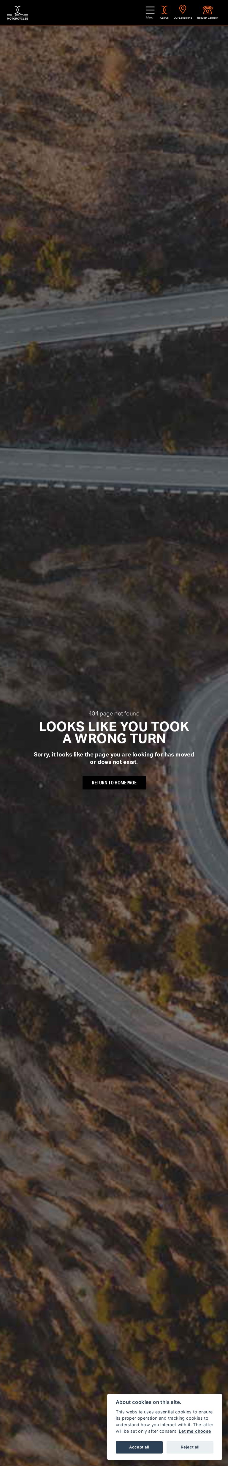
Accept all (139, 1447)
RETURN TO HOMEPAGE (114, 782)
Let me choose (195, 1431)
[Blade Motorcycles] (17, 13)
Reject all (190, 1447)
